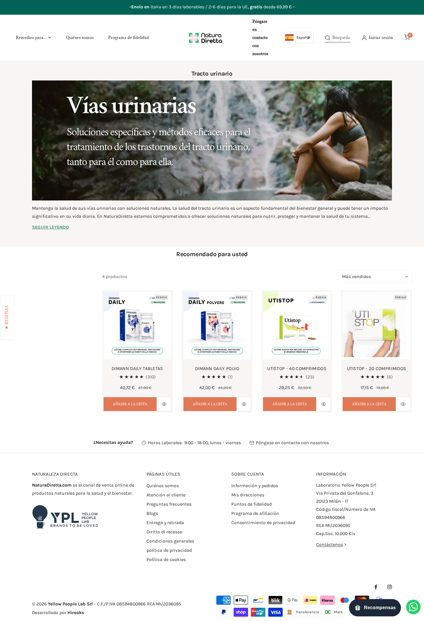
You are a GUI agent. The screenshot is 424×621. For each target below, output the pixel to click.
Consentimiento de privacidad (263, 522)
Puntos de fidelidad (251, 504)
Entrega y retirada (165, 522)
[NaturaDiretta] (205, 38)
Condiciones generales (170, 541)
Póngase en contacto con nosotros (292, 442)
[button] (34, 38)
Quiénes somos (163, 485)
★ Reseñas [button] (7, 317)
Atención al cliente (166, 495)
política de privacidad (169, 550)
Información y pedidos (254, 485)
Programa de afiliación (255, 513)
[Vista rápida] (164, 404)
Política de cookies (166, 559)
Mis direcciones (247, 495)
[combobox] (298, 37)
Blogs (152, 513)
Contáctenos (329, 544)
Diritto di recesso (164, 531)
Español (303, 37)
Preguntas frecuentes (169, 504)
